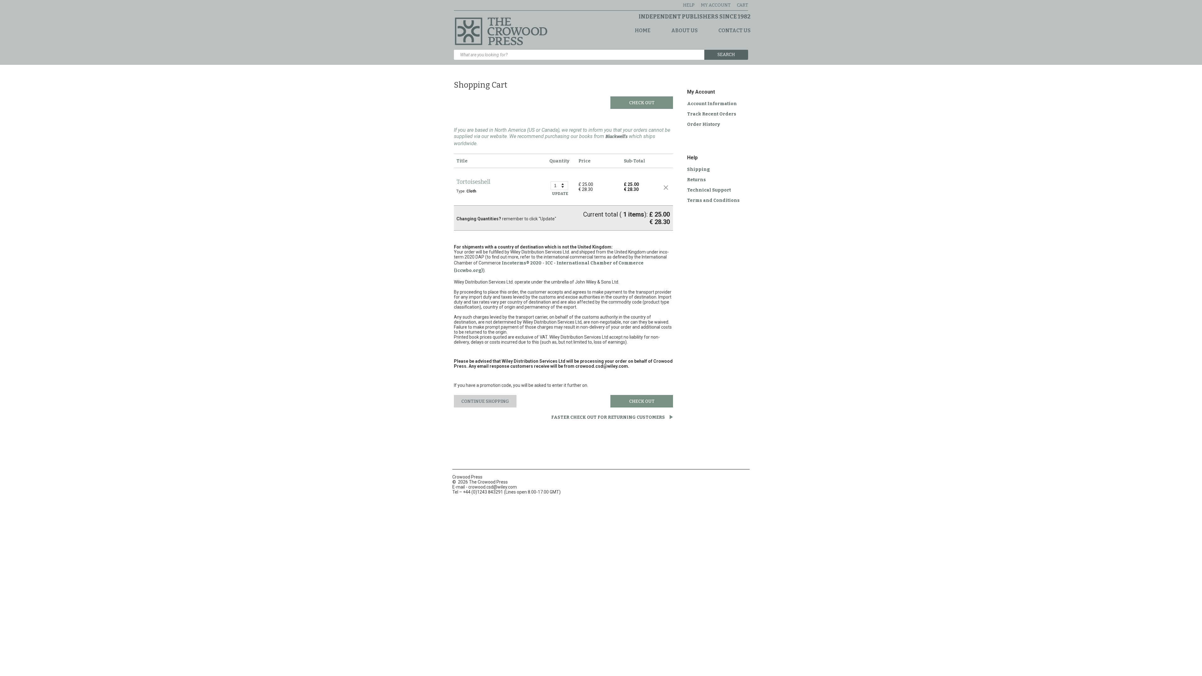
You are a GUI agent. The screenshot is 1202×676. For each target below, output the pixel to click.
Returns (696, 179)
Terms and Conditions (713, 200)
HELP (689, 5)
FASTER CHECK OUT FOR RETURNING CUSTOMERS (608, 417)
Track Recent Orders (711, 114)
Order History (703, 124)
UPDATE (560, 194)
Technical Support (709, 190)
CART (742, 5)
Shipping (698, 169)
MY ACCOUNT (716, 5)
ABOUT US (684, 30)
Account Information (712, 103)
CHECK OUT (642, 102)
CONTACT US (734, 30)
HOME (642, 30)
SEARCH (726, 54)
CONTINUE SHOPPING (485, 401)
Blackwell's (616, 136)
